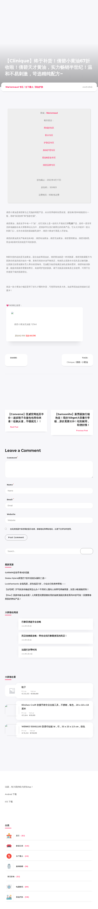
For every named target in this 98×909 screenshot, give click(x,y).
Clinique (70, 362)
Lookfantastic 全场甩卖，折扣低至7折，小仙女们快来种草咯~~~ (35, 583)
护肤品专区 (49, 142)
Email (10, 499)
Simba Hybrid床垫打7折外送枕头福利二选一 (25, 578)
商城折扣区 (49, 128)
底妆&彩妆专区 (49, 157)
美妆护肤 (39, 87)
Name (10, 484)
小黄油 (85, 362)
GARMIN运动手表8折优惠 (17, 572)
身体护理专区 (49, 150)
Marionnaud (52, 113)
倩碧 (78, 362)
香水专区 (49, 135)
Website (11, 514)
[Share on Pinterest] (21, 362)
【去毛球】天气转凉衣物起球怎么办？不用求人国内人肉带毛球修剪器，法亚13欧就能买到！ (47, 589)
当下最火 (29, 87)
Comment (12, 457)
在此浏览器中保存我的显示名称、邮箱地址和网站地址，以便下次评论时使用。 (41, 529)
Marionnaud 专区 (14, 87)
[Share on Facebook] (11, 362)
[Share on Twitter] (16, 362)
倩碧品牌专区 (49, 165)
